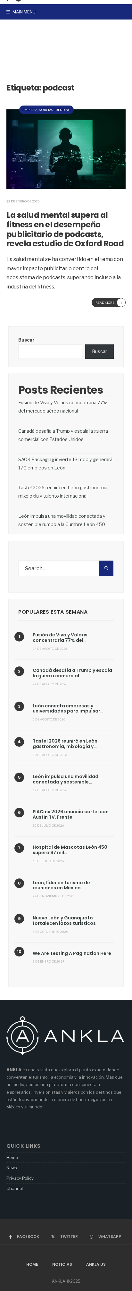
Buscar (26, 340)
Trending (62, 110)
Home (12, 1157)
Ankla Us (96, 1264)
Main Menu (24, 11)
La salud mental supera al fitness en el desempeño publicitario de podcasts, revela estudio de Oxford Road (65, 229)
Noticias (46, 110)
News (11, 1167)
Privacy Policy (20, 1178)
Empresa (29, 110)
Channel (14, 1188)
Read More (109, 302)
